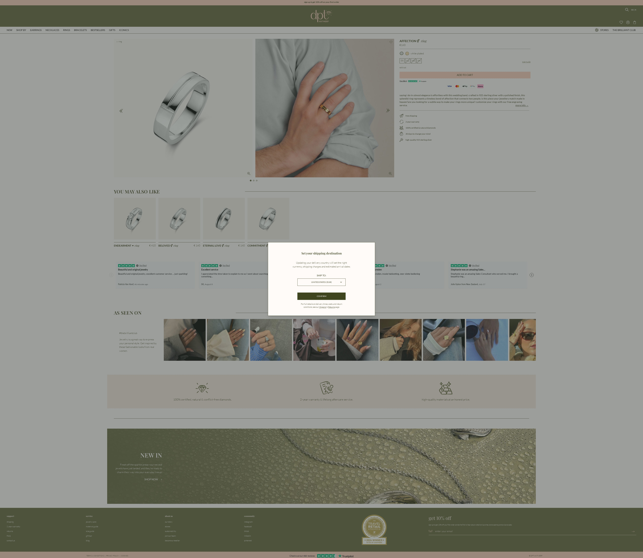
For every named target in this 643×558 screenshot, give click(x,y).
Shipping (322, 307)
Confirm (321, 296)
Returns (331, 307)
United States (321, 282)
